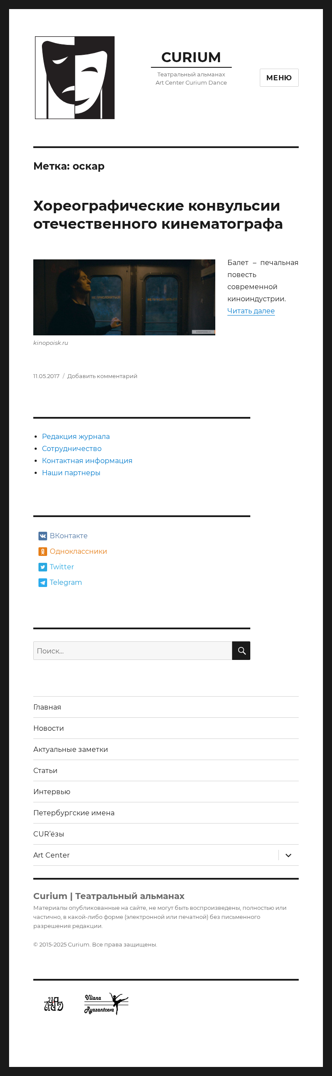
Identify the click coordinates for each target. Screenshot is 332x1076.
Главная (47, 707)
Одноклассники (77, 551)
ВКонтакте (69, 536)
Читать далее (251, 311)
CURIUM (191, 57)
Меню (279, 78)
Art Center (51, 855)
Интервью (51, 792)
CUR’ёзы (48, 834)
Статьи (45, 771)
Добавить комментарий (102, 375)
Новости (48, 728)
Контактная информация (87, 461)
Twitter (62, 567)
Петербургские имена (74, 813)
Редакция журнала (76, 436)
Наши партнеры (71, 473)
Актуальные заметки (70, 749)
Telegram (66, 582)
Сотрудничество (72, 449)
